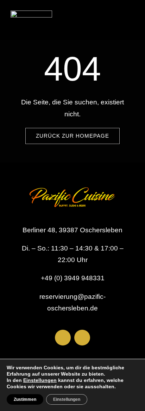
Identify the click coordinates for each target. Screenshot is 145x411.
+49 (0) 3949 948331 (73, 278)
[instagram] (82, 337)
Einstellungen (40, 380)
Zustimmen (25, 399)
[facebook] (63, 337)
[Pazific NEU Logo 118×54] (31, 14)
